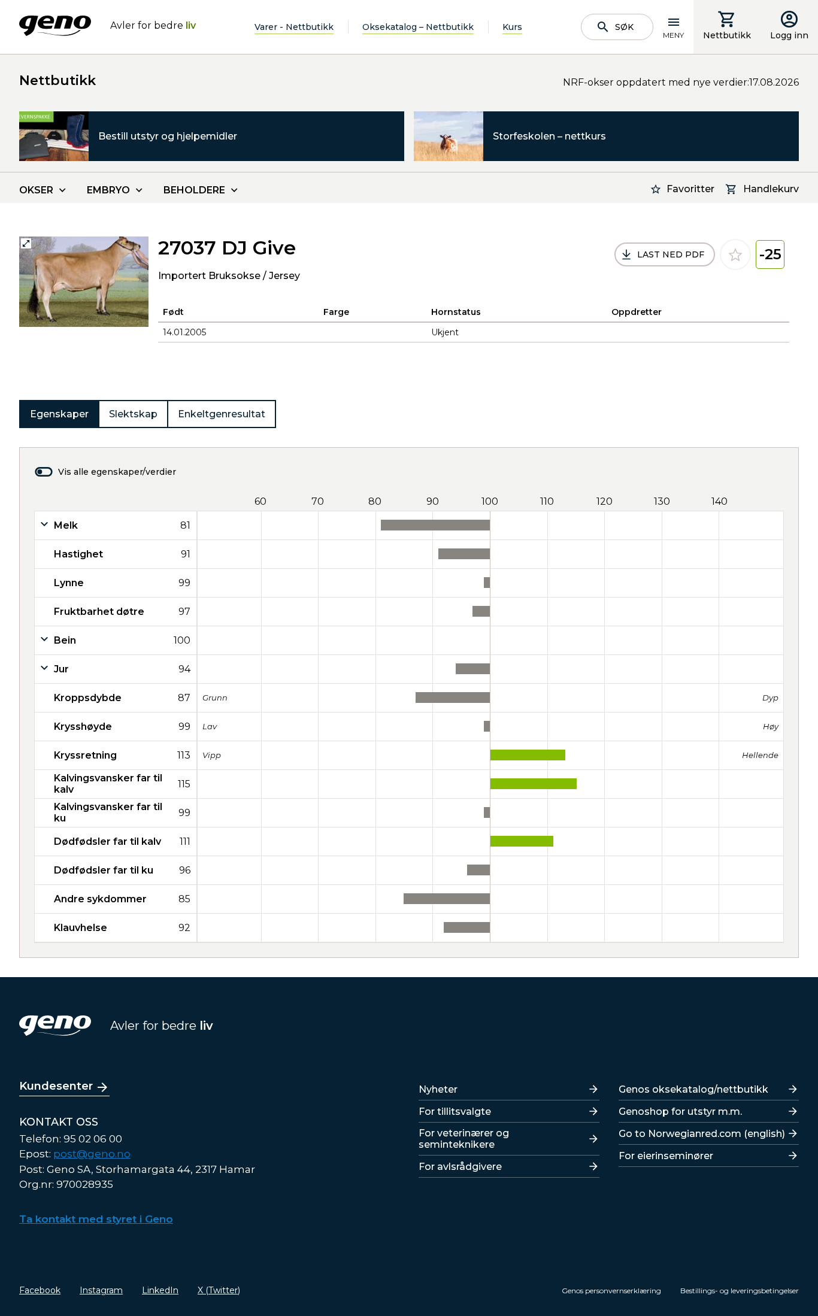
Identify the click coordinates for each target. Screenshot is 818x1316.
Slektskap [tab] (133, 414)
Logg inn (789, 35)
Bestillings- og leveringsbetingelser (739, 1290)
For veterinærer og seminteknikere (464, 1138)
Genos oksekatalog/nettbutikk (693, 1089)
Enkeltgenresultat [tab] (221, 414)
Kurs (512, 27)
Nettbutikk (727, 35)
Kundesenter (56, 1086)
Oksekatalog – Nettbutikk (418, 27)
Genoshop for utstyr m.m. (680, 1111)
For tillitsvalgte (455, 1111)
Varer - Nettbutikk (294, 27)
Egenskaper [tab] (59, 414)
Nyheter (438, 1089)
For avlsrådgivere (460, 1166)
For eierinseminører (666, 1156)
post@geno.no (92, 1154)
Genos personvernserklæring (611, 1290)
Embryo (108, 190)
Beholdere (194, 190)
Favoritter (690, 189)
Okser (36, 190)
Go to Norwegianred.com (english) (702, 1133)
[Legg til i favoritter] (735, 254)
